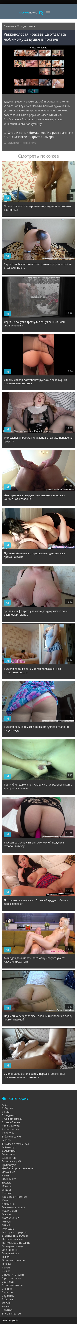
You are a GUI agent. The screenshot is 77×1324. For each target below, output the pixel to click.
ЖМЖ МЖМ (9, 1179)
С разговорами (11, 1278)
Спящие (7, 1288)
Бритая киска (10, 1129)
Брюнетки (8, 1133)
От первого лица (12, 1246)
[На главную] (28, 13)
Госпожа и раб (11, 1161)
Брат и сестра (11, 1126)
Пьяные (7, 1264)
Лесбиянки (8, 1203)
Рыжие (6, 1271)
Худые (6, 1306)
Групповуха (9, 1165)
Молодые (8, 1228)
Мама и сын (9, 1211)
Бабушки (7, 1108)
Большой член (11, 1122)
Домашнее (37, 133)
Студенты (8, 1296)
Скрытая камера (42, 137)
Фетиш (6, 1303)
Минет (6, 1225)
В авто (6, 1140)
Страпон (7, 1292)
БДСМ (6, 1111)
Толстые (7, 1299)
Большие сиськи (12, 1119)
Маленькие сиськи (13, 1207)
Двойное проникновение (17, 1168)
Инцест (6, 1189)
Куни (5, 1200)
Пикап (6, 1257)
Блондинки (9, 1115)
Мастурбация (10, 1218)
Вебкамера (9, 1147)
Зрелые (6, 1182)
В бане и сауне (11, 1136)
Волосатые (9, 1157)
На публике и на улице (16, 1242)
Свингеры (8, 1281)
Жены (5, 1175)
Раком (6, 1267)
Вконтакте (9, 1154)
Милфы (6, 1221)
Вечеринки (9, 1150)
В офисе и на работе (15, 1235)
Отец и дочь (17, 133)
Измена (7, 1186)
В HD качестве (16, 137)
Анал (5, 1104)
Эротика (7, 1310)
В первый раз (10, 1253)
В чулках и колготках (15, 1143)
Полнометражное (13, 1260)
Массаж (7, 1214)
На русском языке (60, 133)
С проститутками (13, 1274)
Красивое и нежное (14, 1196)
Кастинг (7, 1193)
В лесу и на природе (14, 1232)
